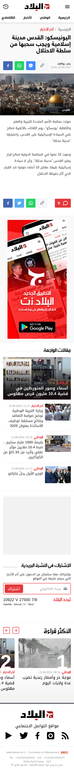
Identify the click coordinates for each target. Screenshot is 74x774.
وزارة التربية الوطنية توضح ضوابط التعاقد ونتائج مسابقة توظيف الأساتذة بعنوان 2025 (25, 418)
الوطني (45, 18)
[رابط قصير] (42, 65)
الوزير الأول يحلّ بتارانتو (25, 473)
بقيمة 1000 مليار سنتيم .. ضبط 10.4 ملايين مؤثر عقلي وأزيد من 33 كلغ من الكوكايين (23, 449)
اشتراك (14, 588)
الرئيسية (64, 18)
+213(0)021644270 (54, 758)
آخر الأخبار (62, 382)
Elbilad (37, 7)
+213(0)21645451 (25, 758)
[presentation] (15, 630)
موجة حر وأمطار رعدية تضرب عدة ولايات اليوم (46, 680)
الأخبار (27, 18)
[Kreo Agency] (64, 752)
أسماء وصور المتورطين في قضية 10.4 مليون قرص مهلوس (37, 391)
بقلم (61, 65)
